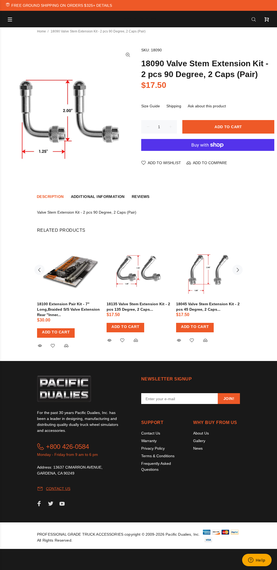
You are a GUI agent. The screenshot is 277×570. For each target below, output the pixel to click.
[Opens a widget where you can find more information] (257, 560)
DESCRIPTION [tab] (50, 196)
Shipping (173, 106)
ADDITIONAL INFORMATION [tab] (98, 196)
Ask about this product (207, 106)
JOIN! (228, 398)
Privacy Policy (153, 448)
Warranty (149, 441)
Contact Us (150, 433)
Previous (39, 270)
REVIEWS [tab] (141, 196)
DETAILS (104, 5)
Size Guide (150, 106)
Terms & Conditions (157, 456)
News (198, 448)
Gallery (199, 441)
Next (237, 270)
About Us (201, 433)
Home (41, 31)
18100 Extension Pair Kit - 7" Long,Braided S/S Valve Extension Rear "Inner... (68, 309)
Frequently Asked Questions (156, 466)
